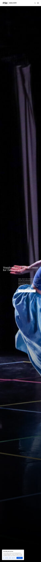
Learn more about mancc (26, 290)
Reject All (13, 557)
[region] (13, 555)
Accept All (19, 557)
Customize (6, 557)
